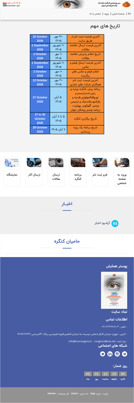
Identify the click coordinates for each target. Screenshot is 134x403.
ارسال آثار (34, 174)
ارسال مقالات (56, 176)
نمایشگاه (12, 174)
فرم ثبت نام (100, 174)
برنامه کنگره (78, 176)
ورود (106, 14)
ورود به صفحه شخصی (121, 179)
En (129, 14)
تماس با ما (95, 14)
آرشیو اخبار (102, 223)
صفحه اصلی (118, 14)
